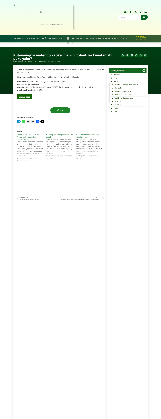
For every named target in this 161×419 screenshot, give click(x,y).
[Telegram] (136, 12)
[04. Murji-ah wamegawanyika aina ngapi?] (61, 146)
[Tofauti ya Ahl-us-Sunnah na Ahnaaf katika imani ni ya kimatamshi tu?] (31, 148)
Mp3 (39, 38)
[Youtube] (125, 12)
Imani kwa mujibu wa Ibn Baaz (50, 62)
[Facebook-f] (130, 12)
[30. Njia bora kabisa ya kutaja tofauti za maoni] (90, 146)
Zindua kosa (24, 97)
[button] (123, 55)
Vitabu (61, 38)
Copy (60, 110)
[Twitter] (141, 12)
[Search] (144, 17)
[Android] (146, 12)
